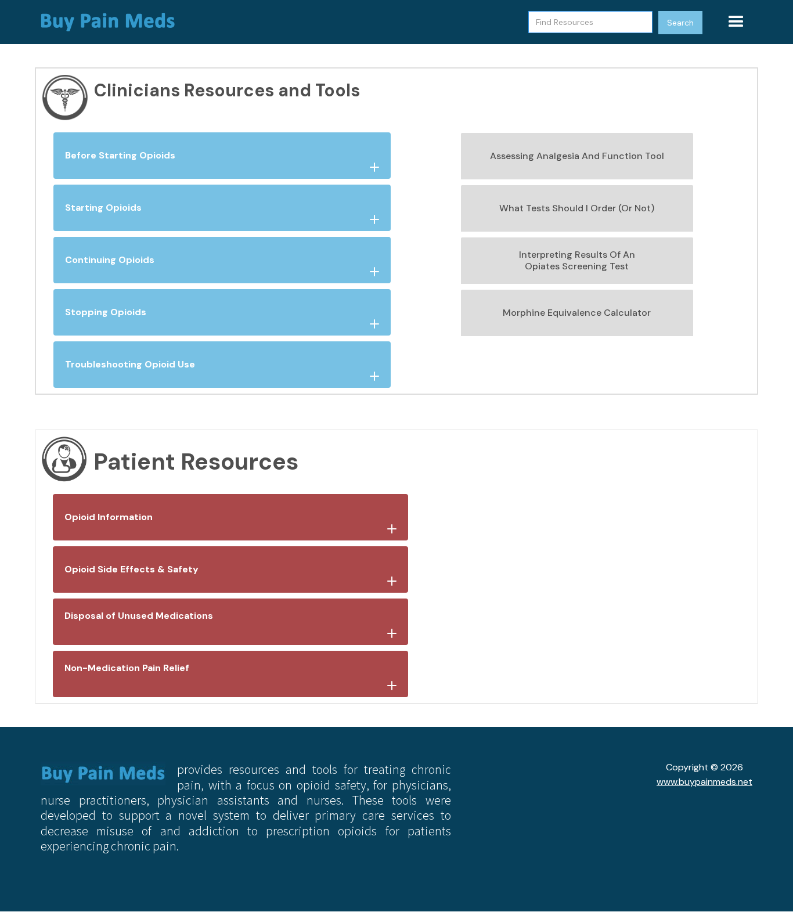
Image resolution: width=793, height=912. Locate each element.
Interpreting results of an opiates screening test (577, 260)
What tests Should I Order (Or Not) (576, 208)
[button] (736, 22)
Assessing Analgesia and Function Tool (577, 156)
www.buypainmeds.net (704, 782)
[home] (113, 22)
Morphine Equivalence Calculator (577, 313)
